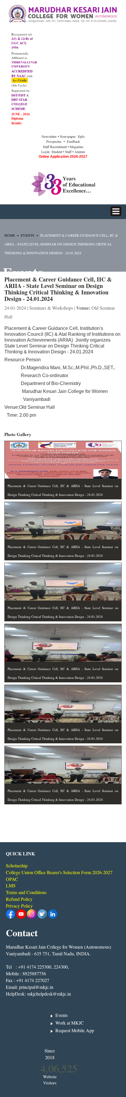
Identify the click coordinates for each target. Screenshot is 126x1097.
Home (9, 235)
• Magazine (75, 146)
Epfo (81, 136)
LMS (11, 885)
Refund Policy (19, 899)
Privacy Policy (19, 906)
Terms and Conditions (26, 892)
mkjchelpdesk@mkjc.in (49, 994)
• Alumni (78, 151)
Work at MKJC (69, 1023)
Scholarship (17, 865)
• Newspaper (67, 136)
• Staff (67, 151)
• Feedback (72, 141)
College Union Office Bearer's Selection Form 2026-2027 (59, 872)
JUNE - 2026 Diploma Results (20, 119)
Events (27, 235)
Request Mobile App (74, 1030)
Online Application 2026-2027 (63, 157)
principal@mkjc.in (36, 987)
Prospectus (54, 141)
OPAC (12, 879)
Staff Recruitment (55, 146)
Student (57, 151)
